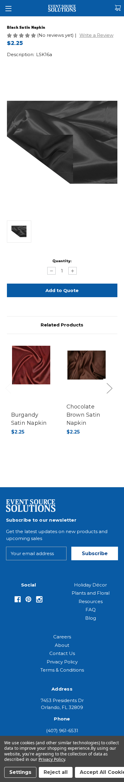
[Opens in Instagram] (39, 599)
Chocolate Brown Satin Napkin (84, 414)
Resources (91, 601)
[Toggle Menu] (8, 8)
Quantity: (62, 260)
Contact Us (62, 653)
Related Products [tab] (62, 325)
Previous (9, 394)
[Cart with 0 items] (118, 8)
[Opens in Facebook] (17, 599)
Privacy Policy (62, 662)
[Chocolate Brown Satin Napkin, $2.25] (86, 365)
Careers (62, 637)
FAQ (90, 609)
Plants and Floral (91, 593)
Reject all (56, 772)
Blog (90, 618)
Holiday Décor (90, 585)
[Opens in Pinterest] (28, 599)
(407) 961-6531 (62, 730)
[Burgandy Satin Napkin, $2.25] (31, 365)
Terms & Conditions (62, 670)
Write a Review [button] (96, 35)
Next (111, 394)
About (62, 645)
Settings (20, 772)
